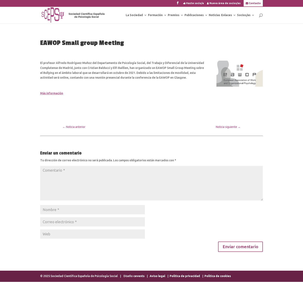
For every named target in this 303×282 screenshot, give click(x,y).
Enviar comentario (240, 246)
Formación (155, 15)
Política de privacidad (185, 276)
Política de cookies (217, 276)
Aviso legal (158, 276)
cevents (138, 276)
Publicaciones (194, 15)
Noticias (214, 15)
